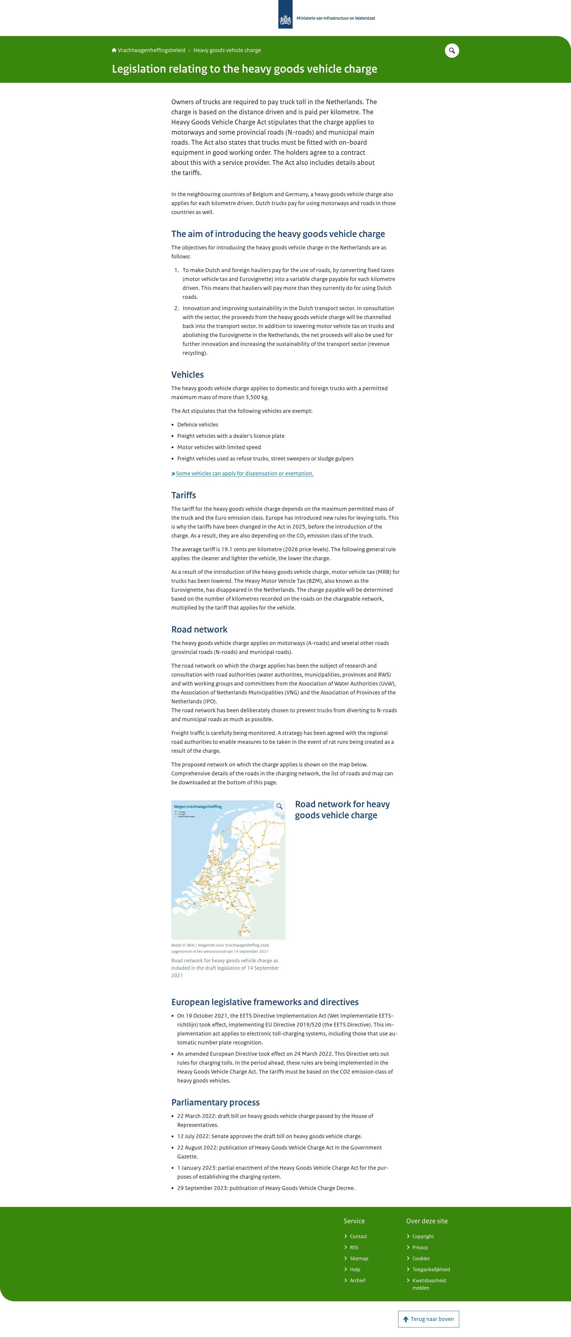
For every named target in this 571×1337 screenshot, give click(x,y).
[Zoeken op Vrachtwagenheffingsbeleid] (452, 50)
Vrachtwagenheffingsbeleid (152, 50)
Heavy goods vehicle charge (227, 50)
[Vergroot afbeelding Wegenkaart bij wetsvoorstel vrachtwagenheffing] (280, 806)
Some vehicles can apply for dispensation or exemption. (245, 473)
